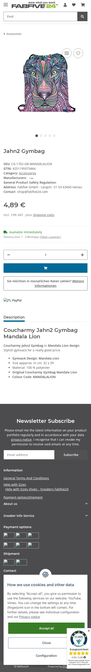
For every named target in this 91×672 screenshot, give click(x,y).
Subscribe (71, 455)
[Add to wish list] (78, 53)
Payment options (16, 497)
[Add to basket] (45, 268)
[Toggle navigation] (6, 3)
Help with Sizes (15, 484)
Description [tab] (14, 317)
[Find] (82, 16)
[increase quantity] (82, 255)
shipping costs (43, 215)
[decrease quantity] (8, 255)
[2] (13, 300)
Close (46, 643)
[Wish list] (73, 4)
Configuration (46, 655)
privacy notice (21, 439)
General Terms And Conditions (26, 478)
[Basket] (82, 4)
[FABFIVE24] (33, 5)
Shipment (35, 497)
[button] (65, 4)
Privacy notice (29, 617)
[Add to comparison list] (67, 53)
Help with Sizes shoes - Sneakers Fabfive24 (36, 489)
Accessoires (27, 173)
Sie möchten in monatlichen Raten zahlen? (45, 283)
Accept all (46, 628)
